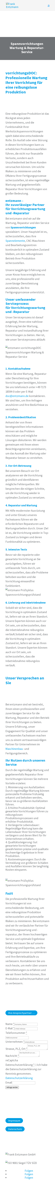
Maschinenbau (14, 749)
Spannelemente (15, 241)
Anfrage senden (12, 1087)
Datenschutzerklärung (19, 1078)
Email (8, 1082)
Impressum (14, 1120)
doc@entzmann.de (17, 396)
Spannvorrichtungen (23, 227)
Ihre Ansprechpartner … (21, 1012)
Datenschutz (15, 1129)
